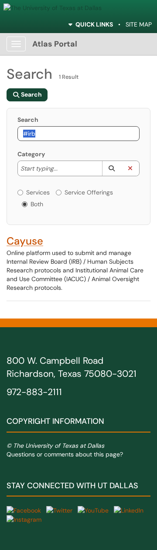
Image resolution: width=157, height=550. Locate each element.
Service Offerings (89, 192)
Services (38, 192)
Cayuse (25, 241)
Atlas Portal (54, 44)
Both (37, 204)
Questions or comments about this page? (65, 454)
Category (31, 154)
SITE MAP (139, 24)
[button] (111, 168)
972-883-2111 (34, 392)
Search (27, 120)
